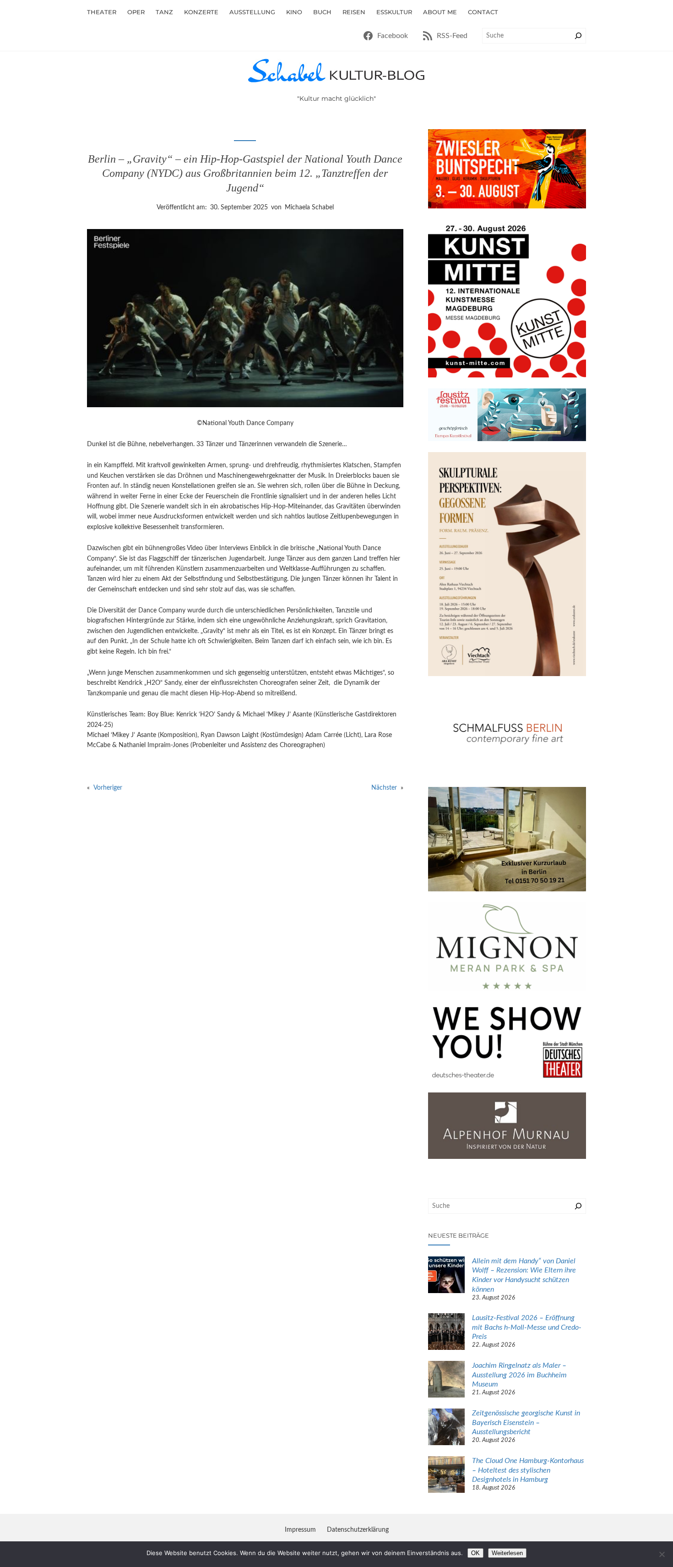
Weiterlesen (507, 1553)
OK (475, 1553)
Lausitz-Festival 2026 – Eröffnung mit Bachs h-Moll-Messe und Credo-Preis (526, 1327)
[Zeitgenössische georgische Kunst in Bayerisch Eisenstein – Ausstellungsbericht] (446, 1428)
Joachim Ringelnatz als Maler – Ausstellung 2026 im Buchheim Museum (519, 1375)
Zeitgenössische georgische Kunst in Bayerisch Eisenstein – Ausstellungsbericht (526, 1422)
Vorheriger (107, 788)
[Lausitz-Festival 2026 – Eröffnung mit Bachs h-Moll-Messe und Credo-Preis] (446, 1333)
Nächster (384, 788)
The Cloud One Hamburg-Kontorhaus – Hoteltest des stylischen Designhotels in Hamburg (528, 1470)
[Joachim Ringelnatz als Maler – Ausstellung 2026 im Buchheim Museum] (446, 1380)
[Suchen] (578, 35)
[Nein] (661, 1554)
